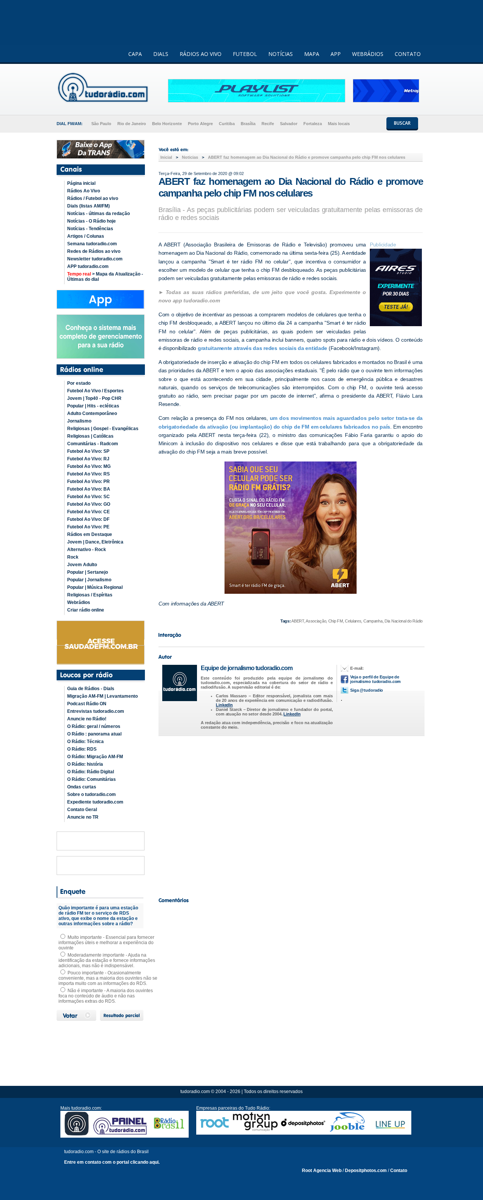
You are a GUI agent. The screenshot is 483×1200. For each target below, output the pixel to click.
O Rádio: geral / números (93, 726)
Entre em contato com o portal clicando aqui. (112, 1162)
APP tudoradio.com (88, 266)
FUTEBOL (245, 53)
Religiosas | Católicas (90, 436)
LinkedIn (224, 705)
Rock (72, 557)
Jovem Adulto (82, 564)
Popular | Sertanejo (87, 572)
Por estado (79, 383)
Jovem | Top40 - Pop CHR (94, 398)
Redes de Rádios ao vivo (93, 251)
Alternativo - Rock (86, 549)
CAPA (135, 53)
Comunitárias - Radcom (92, 443)
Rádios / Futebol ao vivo (92, 198)
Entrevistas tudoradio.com (95, 711)
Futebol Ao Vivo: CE (88, 511)
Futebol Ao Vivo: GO (88, 504)
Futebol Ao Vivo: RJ (88, 458)
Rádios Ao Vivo (83, 191)
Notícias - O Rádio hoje (91, 221)
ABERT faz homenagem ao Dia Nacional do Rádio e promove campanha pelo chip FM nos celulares (306, 157)
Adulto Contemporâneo (92, 413)
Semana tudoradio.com (92, 243)
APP (336, 53)
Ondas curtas (81, 787)
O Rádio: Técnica (85, 741)
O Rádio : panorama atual (94, 734)
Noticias (190, 157)
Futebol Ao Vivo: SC (88, 496)
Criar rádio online (85, 610)
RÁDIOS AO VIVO (201, 53)
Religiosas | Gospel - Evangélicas (102, 428)
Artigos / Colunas (85, 236)
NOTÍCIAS (280, 53)
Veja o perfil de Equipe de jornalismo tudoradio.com (375, 679)
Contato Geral (82, 809)
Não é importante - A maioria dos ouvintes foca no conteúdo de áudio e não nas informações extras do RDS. (105, 996)
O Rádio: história (85, 764)
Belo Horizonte (167, 123)
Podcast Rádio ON (86, 703)
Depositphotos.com (366, 1170)
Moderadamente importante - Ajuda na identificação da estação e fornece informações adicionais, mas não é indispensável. (106, 960)
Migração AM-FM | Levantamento (102, 696)
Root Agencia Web (321, 1170)
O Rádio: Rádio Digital (90, 771)
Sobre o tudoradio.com (91, 794)
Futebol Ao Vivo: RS (88, 474)
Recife (267, 123)
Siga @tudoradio (366, 690)
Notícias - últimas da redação (98, 213)
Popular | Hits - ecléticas (93, 406)
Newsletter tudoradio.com (95, 259)
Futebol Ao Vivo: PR (88, 481)
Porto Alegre (200, 123)
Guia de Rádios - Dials (90, 688)
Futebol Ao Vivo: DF (88, 519)
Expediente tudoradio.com (95, 802)
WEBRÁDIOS (367, 53)
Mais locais (339, 123)
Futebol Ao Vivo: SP (88, 451)
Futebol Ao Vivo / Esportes (95, 390)
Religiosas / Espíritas (89, 595)
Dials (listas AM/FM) (88, 206)
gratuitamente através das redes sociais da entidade (262, 348)
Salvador (288, 123)
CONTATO (408, 53)
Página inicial (81, 183)
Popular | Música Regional (95, 587)
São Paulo (101, 123)
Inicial (166, 157)
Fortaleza (312, 123)
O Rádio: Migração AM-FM (95, 756)
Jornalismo (79, 421)
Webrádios (78, 602)
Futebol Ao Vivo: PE (88, 527)
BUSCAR (402, 123)
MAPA (311, 53)
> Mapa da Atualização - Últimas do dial (105, 276)
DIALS (160, 53)
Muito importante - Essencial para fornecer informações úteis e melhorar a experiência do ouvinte (106, 943)
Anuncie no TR (82, 817)
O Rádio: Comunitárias (91, 779)
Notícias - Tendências (90, 228)
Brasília (248, 123)
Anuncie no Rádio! (86, 719)
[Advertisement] (290, 814)
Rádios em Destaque (89, 534)
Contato (398, 1170)
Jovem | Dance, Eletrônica (95, 542)
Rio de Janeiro (131, 123)
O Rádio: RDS (82, 749)
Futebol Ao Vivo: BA (88, 489)
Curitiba (227, 123)
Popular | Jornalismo (89, 579)
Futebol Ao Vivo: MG (89, 466)
